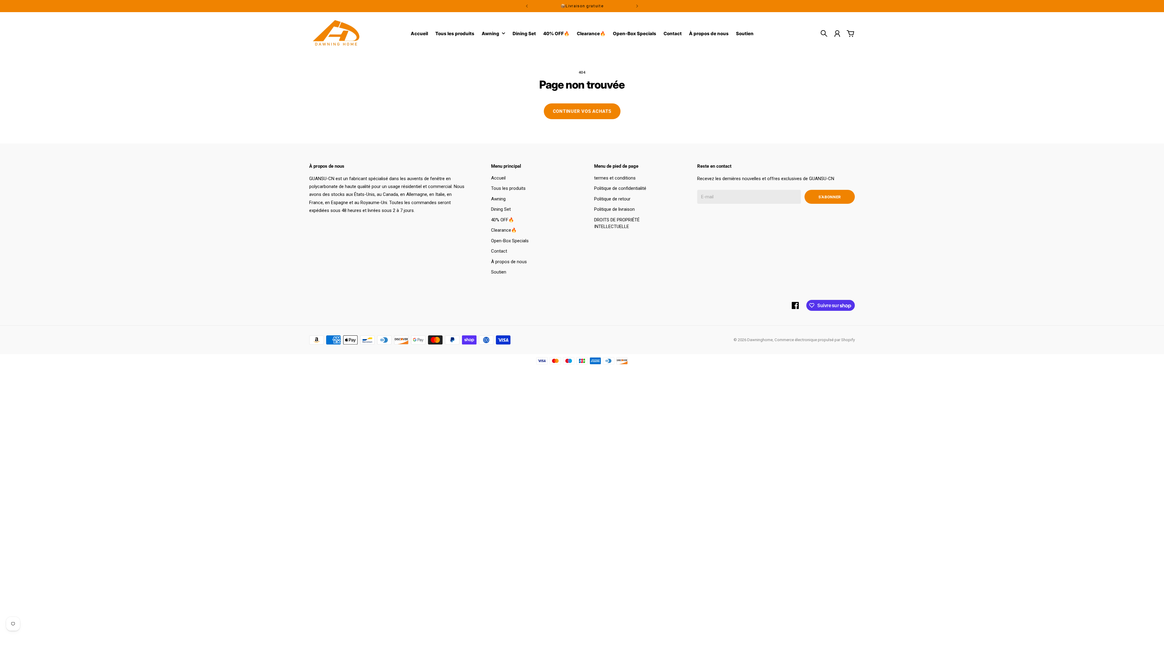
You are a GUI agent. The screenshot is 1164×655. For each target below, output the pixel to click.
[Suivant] (637, 6)
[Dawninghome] (336, 33)
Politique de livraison (614, 209)
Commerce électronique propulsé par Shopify (814, 340)
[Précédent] (526, 6)
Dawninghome (760, 340)
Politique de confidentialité (620, 188)
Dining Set (501, 209)
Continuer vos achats (582, 111)
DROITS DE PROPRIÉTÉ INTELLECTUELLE (617, 223)
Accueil (498, 178)
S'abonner (829, 197)
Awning (490, 33)
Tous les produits (508, 188)
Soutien (498, 272)
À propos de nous (509, 261)
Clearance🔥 (504, 230)
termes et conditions (615, 178)
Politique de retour (612, 199)
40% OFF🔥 (502, 220)
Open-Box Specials (510, 241)
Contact (499, 251)
